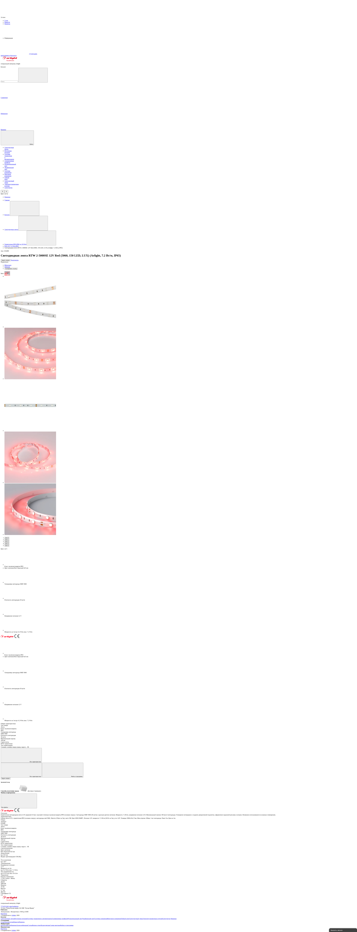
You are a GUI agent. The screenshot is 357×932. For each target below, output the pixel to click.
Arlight (14, 915)
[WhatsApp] (15, 54)
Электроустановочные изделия (152, 918)
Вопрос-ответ (36, 925)
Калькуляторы (45, 925)
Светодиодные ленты (7, 918)
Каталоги (4, 925)
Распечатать (15, 260)
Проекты (7, 24)
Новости (7, 22)
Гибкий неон (6, 178)
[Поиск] (33, 75)
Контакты (13, 55)
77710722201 (5, 906)
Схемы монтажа (55, 925)
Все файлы (4, 807)
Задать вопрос (5, 260)
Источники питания (8, 151)
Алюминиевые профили (9, 161)
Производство (8, 922)
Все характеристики (35, 761)
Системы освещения (7, 171)
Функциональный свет (74, 918)
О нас (6, 20)
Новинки (7, 197)
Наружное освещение (7, 175)
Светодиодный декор (136, 918)
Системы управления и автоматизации (39, 918)
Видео (9, 925)
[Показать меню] (24, 208)
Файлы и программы (77, 776)
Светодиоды (8, 187)
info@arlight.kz (14, 906)
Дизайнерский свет (88, 918)
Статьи (30, 925)
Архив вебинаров (22, 925)
